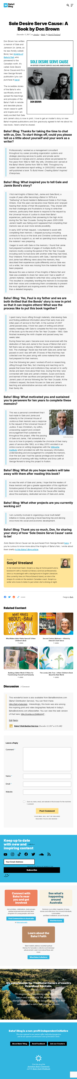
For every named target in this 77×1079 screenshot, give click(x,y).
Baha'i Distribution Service (26, 726)
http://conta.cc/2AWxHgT (32, 714)
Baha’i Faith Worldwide (41, 1069)
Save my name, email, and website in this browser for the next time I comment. (49, 803)
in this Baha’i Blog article (26, 549)
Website (9, 792)
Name (9, 776)
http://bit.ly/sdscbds (18, 704)
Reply (15, 720)
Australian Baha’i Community (38, 1066)
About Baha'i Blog (19, 1044)
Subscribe (32, 870)
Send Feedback (38, 1044)
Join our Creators (57, 1044)
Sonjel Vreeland (54, 34)
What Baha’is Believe (38, 957)
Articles (36, 34)
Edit (10, 720)
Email (9, 784)
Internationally (22, 922)
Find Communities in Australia (21, 918)
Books (43, 34)
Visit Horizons (56, 921)
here (17, 80)
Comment (10, 750)
